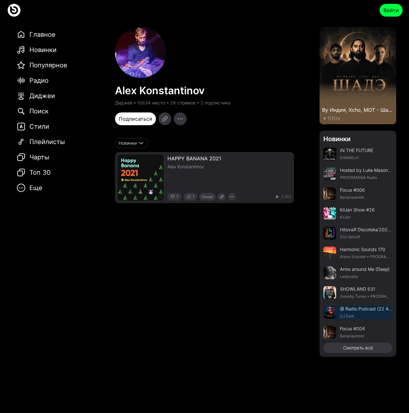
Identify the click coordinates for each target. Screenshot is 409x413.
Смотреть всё (358, 347)
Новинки (337, 139)
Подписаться (135, 119)
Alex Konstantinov (185, 166)
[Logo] (14, 10)
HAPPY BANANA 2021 (194, 158)
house (207, 196)
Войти (391, 10)
